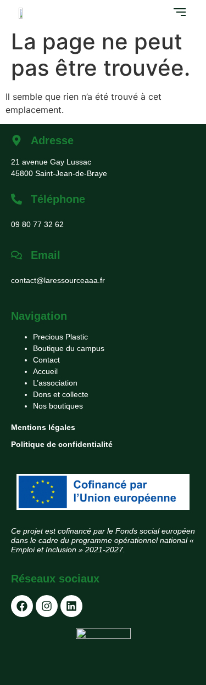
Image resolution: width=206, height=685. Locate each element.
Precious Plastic (60, 336)
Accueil (45, 371)
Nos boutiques (58, 405)
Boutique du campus (68, 348)
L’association (55, 382)
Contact (46, 359)
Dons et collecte (60, 394)
